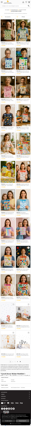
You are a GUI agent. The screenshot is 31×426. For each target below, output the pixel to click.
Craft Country (3, 381)
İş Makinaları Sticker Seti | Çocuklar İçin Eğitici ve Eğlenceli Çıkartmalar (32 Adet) (7, 270)
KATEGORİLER (4, 392)
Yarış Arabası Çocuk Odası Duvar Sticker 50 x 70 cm (23, 326)
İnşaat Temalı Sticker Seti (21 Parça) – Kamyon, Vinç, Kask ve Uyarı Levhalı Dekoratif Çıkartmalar (23, 100)
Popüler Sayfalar (4, 385)
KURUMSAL (3, 396)
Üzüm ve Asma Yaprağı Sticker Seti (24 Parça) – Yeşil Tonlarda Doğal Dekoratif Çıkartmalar (7, 43)
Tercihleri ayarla (8, 420)
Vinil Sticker (23, 387)
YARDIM (2, 394)
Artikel (2, 379)
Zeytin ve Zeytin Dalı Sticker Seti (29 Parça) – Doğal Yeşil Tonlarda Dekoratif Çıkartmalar (23, 43)
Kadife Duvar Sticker (4, 387)
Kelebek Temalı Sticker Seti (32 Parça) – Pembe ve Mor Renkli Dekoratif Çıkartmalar (7, 100)
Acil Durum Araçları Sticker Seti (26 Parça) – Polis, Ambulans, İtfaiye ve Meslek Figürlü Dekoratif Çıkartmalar (23, 128)
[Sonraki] (17, 361)
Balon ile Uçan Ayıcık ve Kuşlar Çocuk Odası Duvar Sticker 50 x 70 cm (7, 354)
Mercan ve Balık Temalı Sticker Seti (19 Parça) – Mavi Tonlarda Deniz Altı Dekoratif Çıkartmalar (7, 71)
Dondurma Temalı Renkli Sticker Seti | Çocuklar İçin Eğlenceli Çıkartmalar (7, 298)
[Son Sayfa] (20, 361)
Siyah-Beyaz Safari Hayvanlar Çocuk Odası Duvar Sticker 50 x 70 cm (23, 354)
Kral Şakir (12, 379)
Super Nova (13, 381)
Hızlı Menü (3, 398)
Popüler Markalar (4, 377)
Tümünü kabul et (22, 420)
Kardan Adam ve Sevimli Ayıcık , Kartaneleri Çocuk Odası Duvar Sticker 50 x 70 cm (7, 326)
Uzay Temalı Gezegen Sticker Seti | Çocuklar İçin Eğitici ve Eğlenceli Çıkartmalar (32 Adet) (23, 270)
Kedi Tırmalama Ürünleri (15, 387)
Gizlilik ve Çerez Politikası (16, 423)
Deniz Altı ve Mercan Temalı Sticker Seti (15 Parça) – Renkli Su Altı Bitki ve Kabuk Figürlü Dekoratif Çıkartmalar (23, 71)
